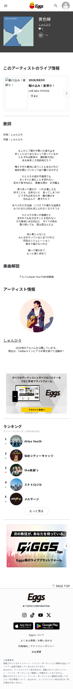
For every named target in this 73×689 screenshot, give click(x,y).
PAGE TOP (63, 586)
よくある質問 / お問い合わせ (37, 640)
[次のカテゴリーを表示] (66, 93)
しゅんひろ (45, 24)
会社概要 (36, 651)
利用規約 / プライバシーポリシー (36, 646)
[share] (41, 35)
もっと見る (36, 511)
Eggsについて (36, 634)
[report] (46, 35)
